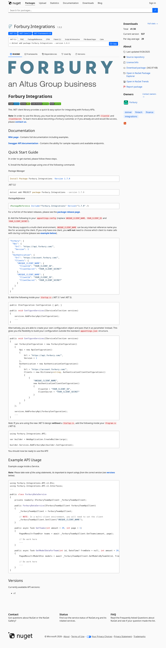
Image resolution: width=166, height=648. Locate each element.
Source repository (135, 57)
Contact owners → (149, 95)
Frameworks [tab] (32, 54)
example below (48, 233)
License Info (132, 62)
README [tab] (16, 54)
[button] (113, 44)
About (67, 636)
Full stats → (153, 23)
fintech (138, 112)
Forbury (133, 102)
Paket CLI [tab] (57, 39)
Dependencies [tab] (50, 54)
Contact (13, 614)
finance (149, 112)
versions (111, 472)
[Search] (155, 10)
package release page (68, 211)
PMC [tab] (22, 39)
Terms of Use (77, 636)
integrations (131, 116)
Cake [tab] (102, 39)
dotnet (128, 112)
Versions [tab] (81, 54)
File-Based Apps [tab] (90, 39)
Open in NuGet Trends (138, 81)
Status (63, 614)
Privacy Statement (123, 636)
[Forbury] (126, 102)
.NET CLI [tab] (13, 39)
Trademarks (140, 636)
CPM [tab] (48, 39)
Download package (136, 67)
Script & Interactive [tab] (72, 39)
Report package (134, 86)
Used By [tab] (67, 54)
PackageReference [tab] (35, 39)
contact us (20, 121)
